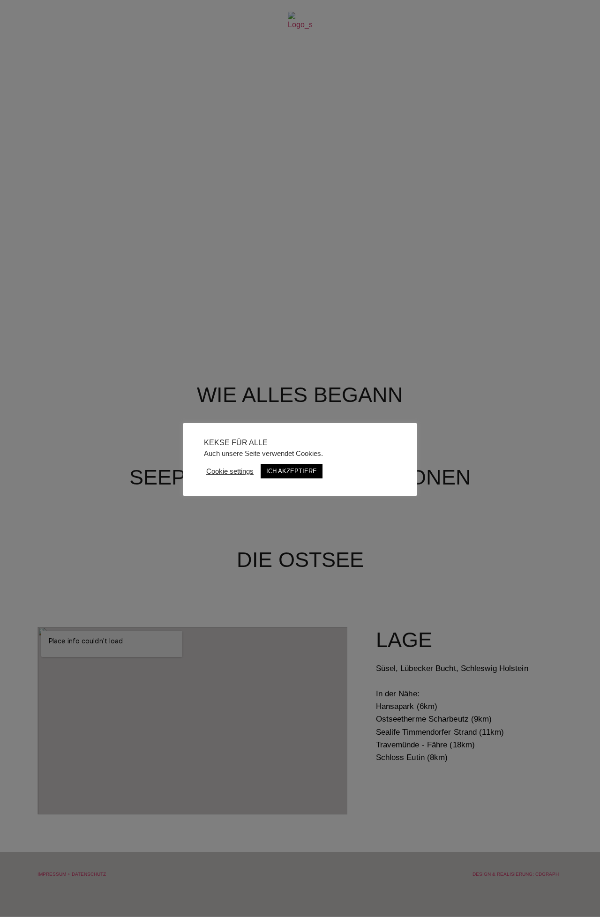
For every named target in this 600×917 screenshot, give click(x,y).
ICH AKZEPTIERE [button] (291, 471)
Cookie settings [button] (230, 471)
